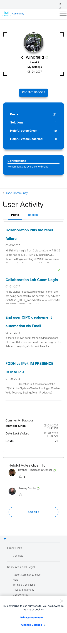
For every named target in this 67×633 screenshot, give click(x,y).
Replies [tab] (33, 215)
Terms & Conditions (24, 585)
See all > (33, 512)
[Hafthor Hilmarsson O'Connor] (33, 477)
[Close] (61, 601)
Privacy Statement (31, 617)
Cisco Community (16, 193)
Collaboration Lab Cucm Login (32, 280)
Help (15, 580)
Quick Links (14, 548)
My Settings (35, 67)
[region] (33, 614)
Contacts (18, 556)
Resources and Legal (21, 567)
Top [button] (5, 539)
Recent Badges (33, 92)
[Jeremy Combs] (25, 495)
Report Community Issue (27, 575)
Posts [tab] (15, 215)
